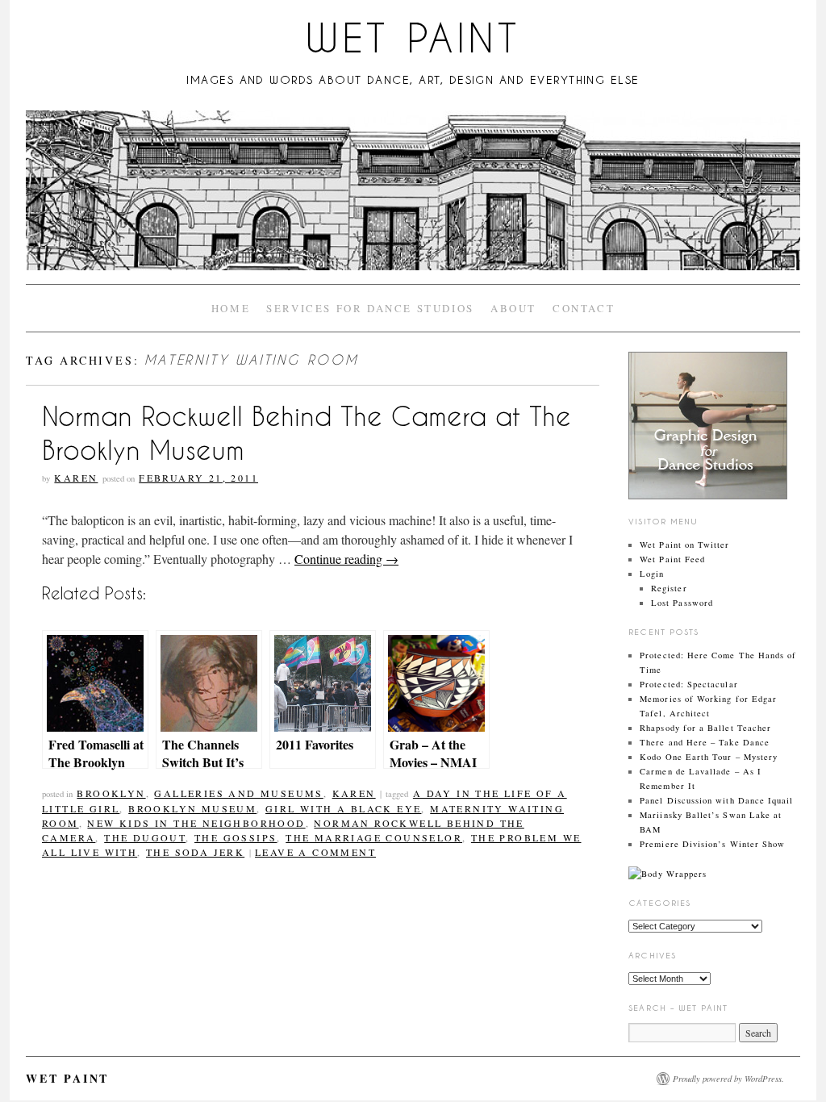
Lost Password (682, 602)
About (513, 308)
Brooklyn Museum (192, 808)
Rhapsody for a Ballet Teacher (705, 727)
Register (669, 588)
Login (652, 573)
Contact (584, 308)
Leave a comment (315, 851)
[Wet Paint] (413, 197)
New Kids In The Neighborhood (196, 822)
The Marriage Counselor (374, 837)
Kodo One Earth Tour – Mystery (709, 756)
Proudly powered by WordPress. (728, 1078)
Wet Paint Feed (672, 559)
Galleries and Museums (238, 793)
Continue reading (346, 558)
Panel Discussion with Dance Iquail (716, 800)
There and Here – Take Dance (705, 742)
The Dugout (145, 837)
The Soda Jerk (195, 851)
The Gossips (235, 837)
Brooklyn (111, 793)
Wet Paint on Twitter (684, 544)
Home (230, 308)
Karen (76, 477)
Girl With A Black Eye (343, 808)
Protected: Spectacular (688, 684)
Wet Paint (413, 38)
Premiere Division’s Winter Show (712, 843)
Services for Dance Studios (370, 308)
